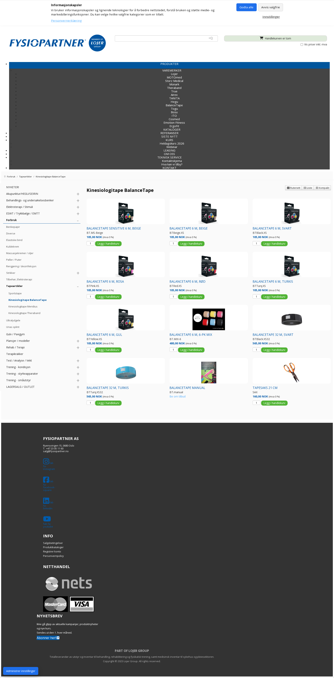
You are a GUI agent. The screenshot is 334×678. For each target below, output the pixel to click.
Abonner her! (47, 638)
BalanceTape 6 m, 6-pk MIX (191, 335)
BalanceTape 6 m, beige (189, 228)
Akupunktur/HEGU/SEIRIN (22, 194)
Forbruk (11, 220)
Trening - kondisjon (18, 367)
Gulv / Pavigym (15, 334)
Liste (309, 188)
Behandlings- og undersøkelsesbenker (30, 200)
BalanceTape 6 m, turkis (273, 281)
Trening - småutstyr (18, 380)
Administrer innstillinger (20, 671)
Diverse (10, 233)
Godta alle (246, 7)
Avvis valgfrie (270, 7)
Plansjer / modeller (18, 341)
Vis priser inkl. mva (315, 44)
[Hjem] (58, 42)
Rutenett (295, 188)
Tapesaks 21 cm (265, 388)
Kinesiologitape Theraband (24, 313)
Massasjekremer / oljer (19, 253)
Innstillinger (271, 17)
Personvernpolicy (53, 556)
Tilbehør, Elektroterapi (19, 279)
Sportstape (15, 293)
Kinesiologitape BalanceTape (28, 300)
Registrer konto (52, 551)
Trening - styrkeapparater (22, 373)
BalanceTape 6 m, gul (104, 335)
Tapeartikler (14, 286)
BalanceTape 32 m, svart (273, 335)
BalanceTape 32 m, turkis (108, 388)
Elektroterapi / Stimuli (19, 207)
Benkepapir (13, 227)
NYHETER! (12, 187)
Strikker (10, 273)
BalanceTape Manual (187, 388)
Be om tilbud (178, 396)
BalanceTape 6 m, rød (187, 281)
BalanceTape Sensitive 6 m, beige (114, 228)
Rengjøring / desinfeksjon (21, 266)
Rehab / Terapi (15, 347)
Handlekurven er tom (277, 38)
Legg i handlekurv (108, 243)
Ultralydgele (13, 320)
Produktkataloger (53, 547)
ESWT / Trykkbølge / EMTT (23, 213)
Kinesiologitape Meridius (23, 306)
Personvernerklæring (66, 20)
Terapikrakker (14, 354)
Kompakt (323, 188)
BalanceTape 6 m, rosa (105, 281)
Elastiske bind (14, 240)
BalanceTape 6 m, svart (272, 228)
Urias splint (12, 327)
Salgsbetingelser (53, 543)
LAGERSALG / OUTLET (20, 387)
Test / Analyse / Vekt (19, 360)
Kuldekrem (12, 246)
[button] (169, 140)
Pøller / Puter (13, 259)
